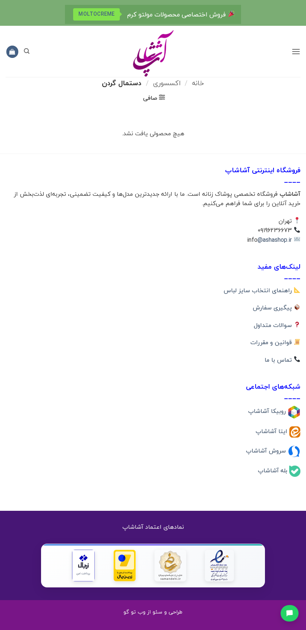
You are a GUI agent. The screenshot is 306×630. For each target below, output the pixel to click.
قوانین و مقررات (272, 342)
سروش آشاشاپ (267, 450)
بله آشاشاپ (273, 470)
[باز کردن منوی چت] (289, 612)
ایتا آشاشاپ (272, 431)
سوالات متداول (274, 325)
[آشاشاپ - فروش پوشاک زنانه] (153, 53)
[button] (295, 51)
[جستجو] (26, 51)
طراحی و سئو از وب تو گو (153, 612)
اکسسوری (167, 83)
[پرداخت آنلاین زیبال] (83, 565)
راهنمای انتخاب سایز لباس (259, 290)
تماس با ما (279, 360)
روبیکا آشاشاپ (268, 411)
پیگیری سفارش (273, 307)
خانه (198, 83)
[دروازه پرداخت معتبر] (124, 565)
